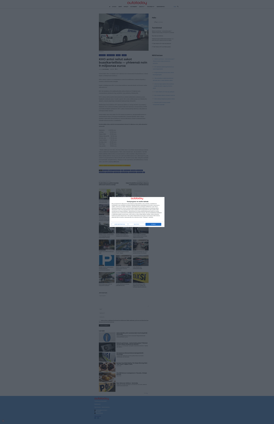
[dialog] (137, 212)
